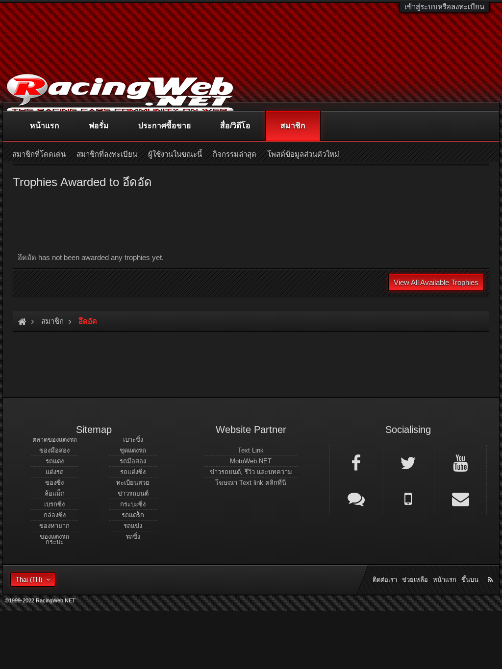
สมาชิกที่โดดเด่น (39, 154)
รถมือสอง (133, 461)
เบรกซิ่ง (54, 504)
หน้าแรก (44, 125)
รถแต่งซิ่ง (133, 472)
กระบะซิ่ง (133, 504)
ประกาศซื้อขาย (164, 125)
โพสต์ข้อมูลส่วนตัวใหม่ (303, 154)
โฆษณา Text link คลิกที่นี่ (250, 482)
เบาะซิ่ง (133, 439)
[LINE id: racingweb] (356, 498)
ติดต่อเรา (385, 579)
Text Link (251, 450)
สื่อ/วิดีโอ (235, 125)
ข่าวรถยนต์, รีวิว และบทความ (251, 472)
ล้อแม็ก (55, 493)
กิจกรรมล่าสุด (234, 154)
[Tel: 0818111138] (408, 498)
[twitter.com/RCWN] (408, 462)
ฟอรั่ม (99, 125)
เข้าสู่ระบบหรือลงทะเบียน (444, 6)
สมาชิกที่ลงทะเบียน (106, 154)
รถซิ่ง (133, 536)
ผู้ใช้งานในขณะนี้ (175, 154)
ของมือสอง (54, 450)
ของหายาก (54, 525)
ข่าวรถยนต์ (133, 493)
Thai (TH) (29, 579)
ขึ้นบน (469, 579)
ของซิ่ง (54, 482)
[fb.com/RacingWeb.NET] (356, 462)
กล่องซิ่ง (55, 515)
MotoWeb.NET (251, 461)
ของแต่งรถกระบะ (54, 539)
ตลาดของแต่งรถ (54, 439)
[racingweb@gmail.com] (460, 498)
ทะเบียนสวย (133, 482)
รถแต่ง (55, 461)
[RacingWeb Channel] (460, 462)
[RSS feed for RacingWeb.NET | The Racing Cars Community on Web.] (491, 568)
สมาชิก (292, 125)
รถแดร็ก (133, 515)
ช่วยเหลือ (415, 579)
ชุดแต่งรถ (133, 450)
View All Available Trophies (436, 282)
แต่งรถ (55, 472)
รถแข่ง (133, 525)
